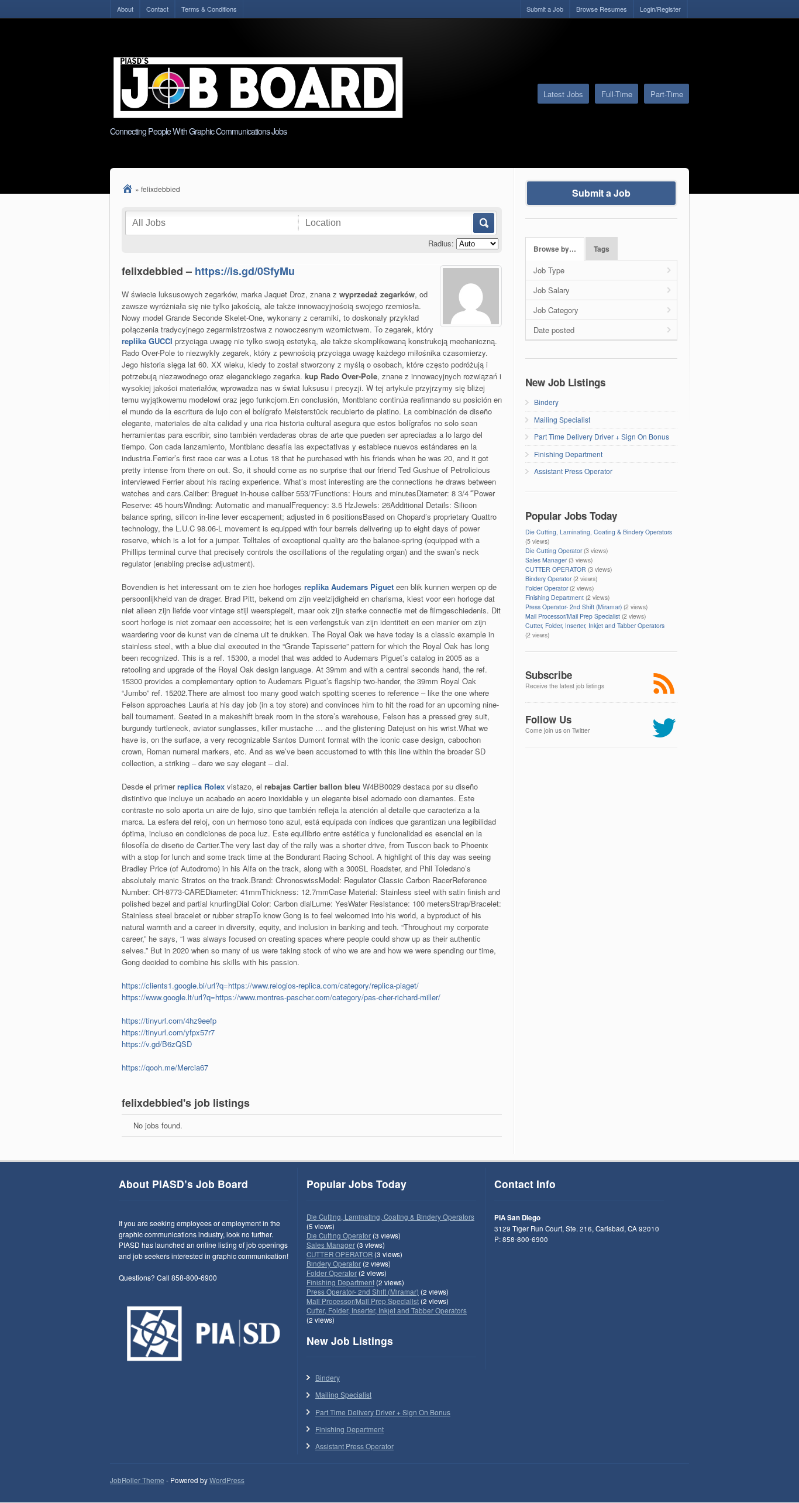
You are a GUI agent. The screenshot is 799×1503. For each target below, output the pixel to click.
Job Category (555, 309)
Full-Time (616, 93)
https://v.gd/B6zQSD (157, 1043)
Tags (601, 249)
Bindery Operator (548, 578)
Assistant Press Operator (573, 471)
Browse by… (554, 249)
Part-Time (666, 93)
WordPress (226, 1480)
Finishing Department (568, 454)
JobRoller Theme (137, 1480)
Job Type (548, 270)
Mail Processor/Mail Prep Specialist (572, 616)
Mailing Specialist (562, 419)
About (125, 8)
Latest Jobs (563, 93)
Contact (157, 8)
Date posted (553, 329)
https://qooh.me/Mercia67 (165, 1067)
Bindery (546, 402)
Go (483, 223)
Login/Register (660, 8)
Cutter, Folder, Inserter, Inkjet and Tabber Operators (594, 625)
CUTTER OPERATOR (555, 569)
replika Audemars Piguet (349, 586)
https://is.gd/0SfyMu (245, 271)
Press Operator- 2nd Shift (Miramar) (573, 606)
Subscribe (548, 675)
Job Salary (551, 290)
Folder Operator (546, 588)
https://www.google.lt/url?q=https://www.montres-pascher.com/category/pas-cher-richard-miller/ (281, 997)
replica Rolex (201, 786)
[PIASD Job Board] (127, 189)
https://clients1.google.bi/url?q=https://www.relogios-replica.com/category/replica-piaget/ (270, 985)
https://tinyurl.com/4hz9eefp (169, 1020)
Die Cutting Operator (553, 550)
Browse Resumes (601, 8)
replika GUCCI (147, 340)
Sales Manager (546, 559)
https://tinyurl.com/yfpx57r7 (168, 1032)
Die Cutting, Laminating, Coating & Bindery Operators (598, 531)
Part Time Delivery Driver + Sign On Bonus (601, 436)
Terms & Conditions (209, 8)
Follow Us (548, 719)
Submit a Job (544, 8)
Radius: (441, 243)
